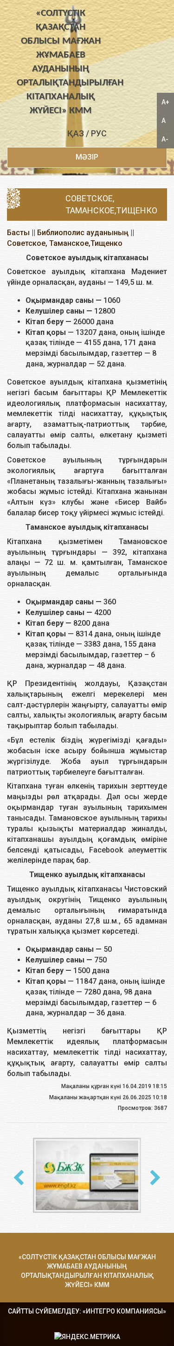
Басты (18, 232)
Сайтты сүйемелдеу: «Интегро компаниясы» (87, 1311)
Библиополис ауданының (83, 232)
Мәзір (87, 157)
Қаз (75, 133)
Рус (99, 133)
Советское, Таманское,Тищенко (64, 243)
